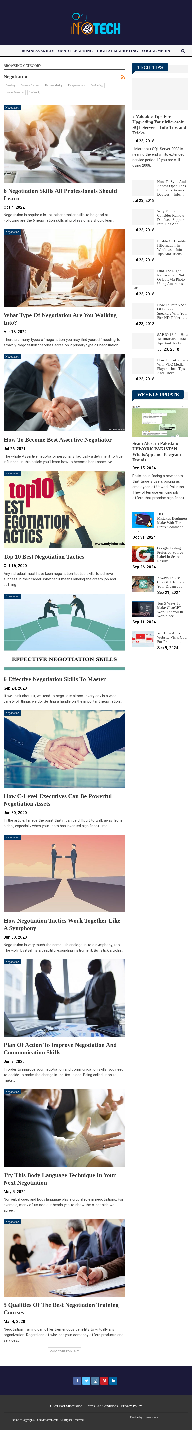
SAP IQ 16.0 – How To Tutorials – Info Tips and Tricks (172, 339)
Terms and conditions (102, 1406)
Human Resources (15, 92)
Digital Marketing (117, 51)
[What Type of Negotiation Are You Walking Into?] (64, 268)
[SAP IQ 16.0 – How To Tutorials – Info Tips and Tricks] (143, 341)
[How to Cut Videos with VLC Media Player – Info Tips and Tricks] (143, 366)
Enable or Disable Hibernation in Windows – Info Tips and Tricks (171, 247)
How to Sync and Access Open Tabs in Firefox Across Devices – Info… (171, 188)
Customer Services (30, 85)
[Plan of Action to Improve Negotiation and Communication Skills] (64, 998)
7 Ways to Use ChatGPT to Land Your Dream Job (171, 582)
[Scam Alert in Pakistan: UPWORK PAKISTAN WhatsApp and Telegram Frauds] (160, 421)
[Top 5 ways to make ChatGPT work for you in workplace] (143, 609)
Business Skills (38, 51)
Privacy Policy (131, 1406)
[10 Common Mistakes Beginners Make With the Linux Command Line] (143, 520)
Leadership (35, 92)
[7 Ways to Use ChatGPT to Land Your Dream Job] (143, 584)
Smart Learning (75, 51)
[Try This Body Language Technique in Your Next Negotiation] (64, 1128)
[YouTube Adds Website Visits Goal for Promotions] (143, 639)
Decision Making (53, 85)
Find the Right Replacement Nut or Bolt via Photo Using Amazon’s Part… (158, 279)
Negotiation (12, 107)
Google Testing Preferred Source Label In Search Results (170, 554)
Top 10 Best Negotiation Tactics (44, 556)
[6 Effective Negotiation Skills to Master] (64, 632)
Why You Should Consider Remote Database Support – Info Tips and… (172, 217)
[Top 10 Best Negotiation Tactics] (64, 509)
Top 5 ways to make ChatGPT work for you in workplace (170, 609)
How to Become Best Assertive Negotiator (58, 439)
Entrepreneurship (76, 85)
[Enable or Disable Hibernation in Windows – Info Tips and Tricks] (143, 247)
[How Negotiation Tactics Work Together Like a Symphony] (64, 873)
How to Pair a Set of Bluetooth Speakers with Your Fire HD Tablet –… (172, 311)
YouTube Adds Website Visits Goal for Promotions (172, 637)
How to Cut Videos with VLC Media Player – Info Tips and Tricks (172, 366)
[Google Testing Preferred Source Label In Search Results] (143, 554)
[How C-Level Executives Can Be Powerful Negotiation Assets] (64, 749)
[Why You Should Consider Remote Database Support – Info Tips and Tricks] (143, 217)
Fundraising (97, 85)
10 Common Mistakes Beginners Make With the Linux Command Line (160, 522)
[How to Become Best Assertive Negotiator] (64, 392)
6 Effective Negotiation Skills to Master (55, 679)
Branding (10, 85)
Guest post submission (66, 1406)
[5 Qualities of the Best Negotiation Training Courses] (64, 1258)
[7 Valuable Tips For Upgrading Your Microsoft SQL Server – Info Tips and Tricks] (160, 94)
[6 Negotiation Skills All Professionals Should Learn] (64, 144)
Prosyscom (151, 1417)
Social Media (156, 51)
